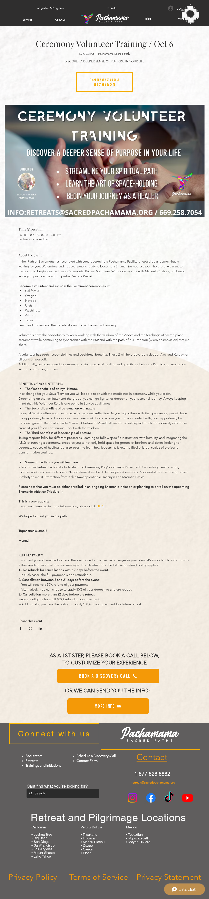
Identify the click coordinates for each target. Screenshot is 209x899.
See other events (104, 84)
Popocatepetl (137, 838)
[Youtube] (187, 797)
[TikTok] (169, 797)
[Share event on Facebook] (20, 628)
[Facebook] (151, 797)
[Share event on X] (30, 628)
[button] (50, 8)
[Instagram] (132, 797)
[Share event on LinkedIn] (40, 628)
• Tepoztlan (134, 834)
